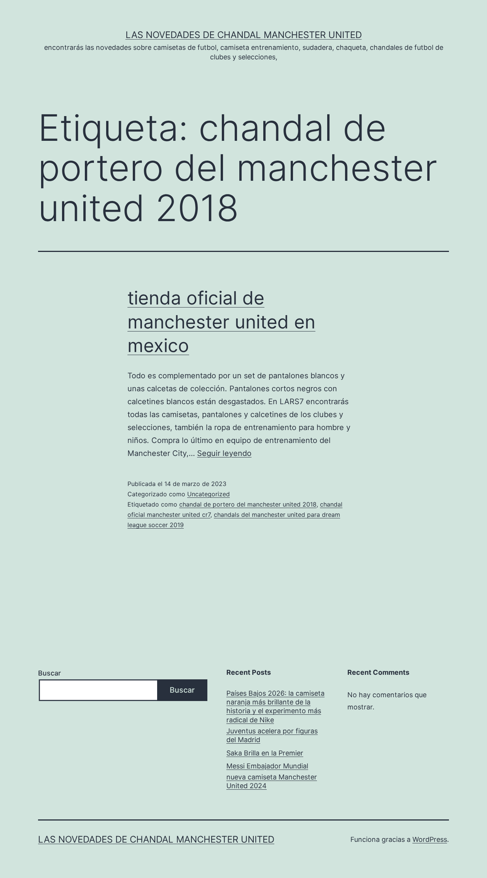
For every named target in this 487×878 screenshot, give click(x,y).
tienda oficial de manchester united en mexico (221, 322)
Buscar (49, 673)
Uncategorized (208, 494)
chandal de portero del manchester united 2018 (248, 504)
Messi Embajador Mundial (267, 766)
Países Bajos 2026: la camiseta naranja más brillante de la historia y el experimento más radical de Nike (275, 706)
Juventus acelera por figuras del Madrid (272, 735)
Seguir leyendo (224, 453)
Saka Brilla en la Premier (264, 753)
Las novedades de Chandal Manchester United (244, 34)
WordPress (429, 839)
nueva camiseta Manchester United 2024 (271, 781)
